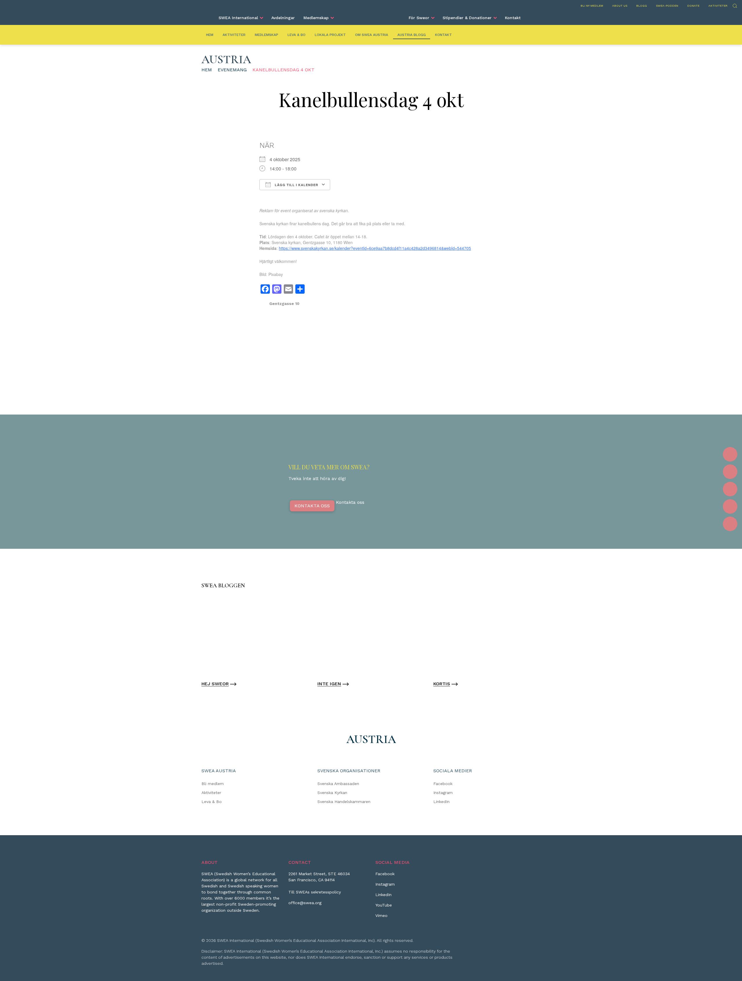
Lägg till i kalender (296, 185)
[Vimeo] (730, 524)
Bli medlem (212, 783)
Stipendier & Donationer (467, 17)
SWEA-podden (667, 5)
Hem (209, 35)
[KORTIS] (487, 636)
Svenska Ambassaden (338, 783)
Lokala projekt (330, 35)
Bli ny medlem (592, 5)
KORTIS (441, 683)
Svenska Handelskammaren (343, 801)
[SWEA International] (371, 15)
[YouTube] (730, 506)
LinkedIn (441, 801)
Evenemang (232, 69)
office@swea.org (304, 902)
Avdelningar (283, 17)
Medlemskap (316, 17)
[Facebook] (730, 454)
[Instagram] (730, 471)
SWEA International (238, 17)
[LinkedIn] (730, 489)
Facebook (442, 783)
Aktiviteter (718, 5)
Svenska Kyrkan (332, 792)
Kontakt (513, 17)
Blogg (641, 5)
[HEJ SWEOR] (255, 636)
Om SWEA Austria (371, 35)
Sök (735, 5)
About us (619, 5)
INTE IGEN (329, 683)
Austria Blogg (411, 35)
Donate (693, 5)
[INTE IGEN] (371, 636)
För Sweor (419, 17)
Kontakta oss (312, 505)
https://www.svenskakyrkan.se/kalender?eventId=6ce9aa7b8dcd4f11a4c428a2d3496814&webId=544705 (375, 248)
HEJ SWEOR (215, 683)
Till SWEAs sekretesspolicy (314, 892)
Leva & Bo (296, 35)
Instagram (443, 792)
